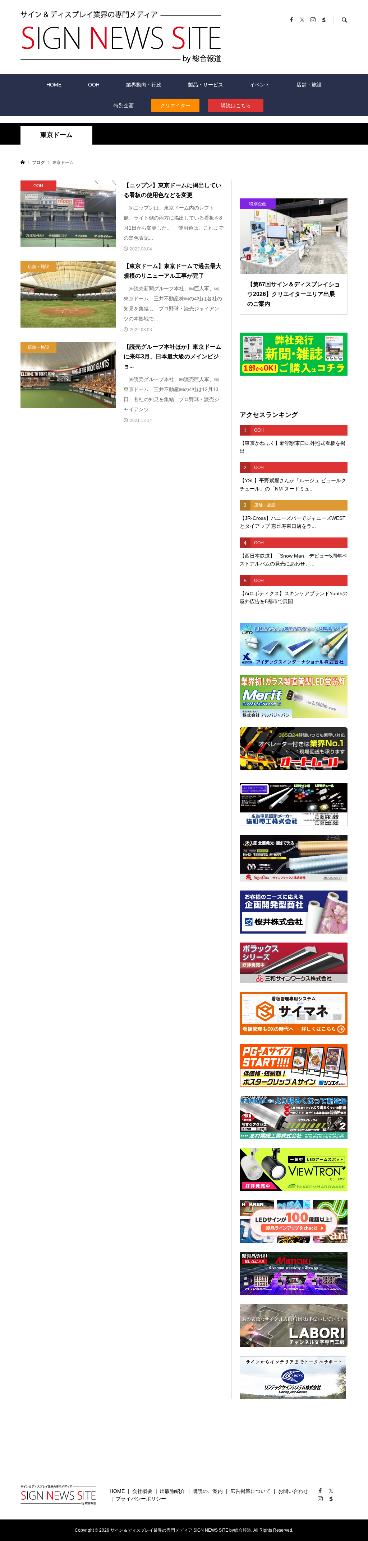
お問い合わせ (293, 1491)
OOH (94, 85)
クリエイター (175, 105)
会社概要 (142, 1491)
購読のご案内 (208, 1491)
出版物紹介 (172, 1491)
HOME (53, 85)
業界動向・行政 (143, 85)
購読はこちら (236, 105)
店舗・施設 (309, 85)
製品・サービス (205, 85)
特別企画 (124, 105)
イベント (260, 85)
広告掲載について (250, 1491)
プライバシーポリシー (141, 1499)
